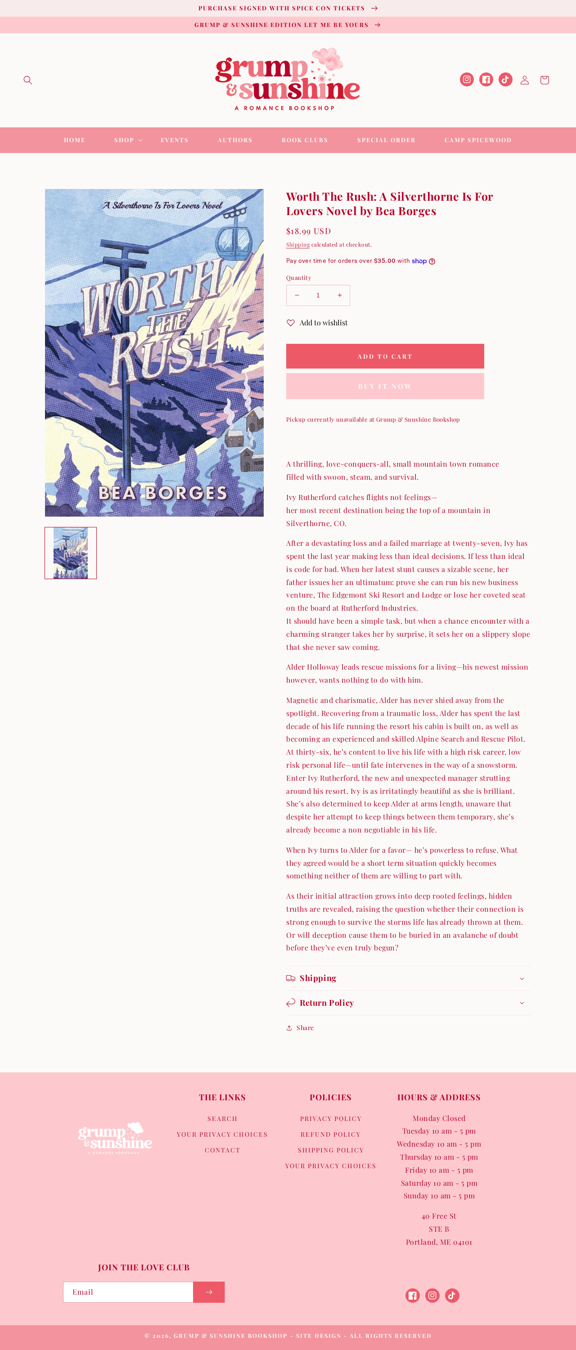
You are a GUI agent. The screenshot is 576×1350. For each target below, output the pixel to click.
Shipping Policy (331, 1150)
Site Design (319, 1335)
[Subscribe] (209, 1292)
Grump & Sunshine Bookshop (231, 1335)
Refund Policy (331, 1134)
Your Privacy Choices (222, 1134)
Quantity (298, 277)
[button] (28, 80)
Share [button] (305, 1027)
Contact (223, 1150)
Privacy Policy (331, 1118)
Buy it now (385, 386)
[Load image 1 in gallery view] (70, 553)
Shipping (298, 244)
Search (222, 1118)
